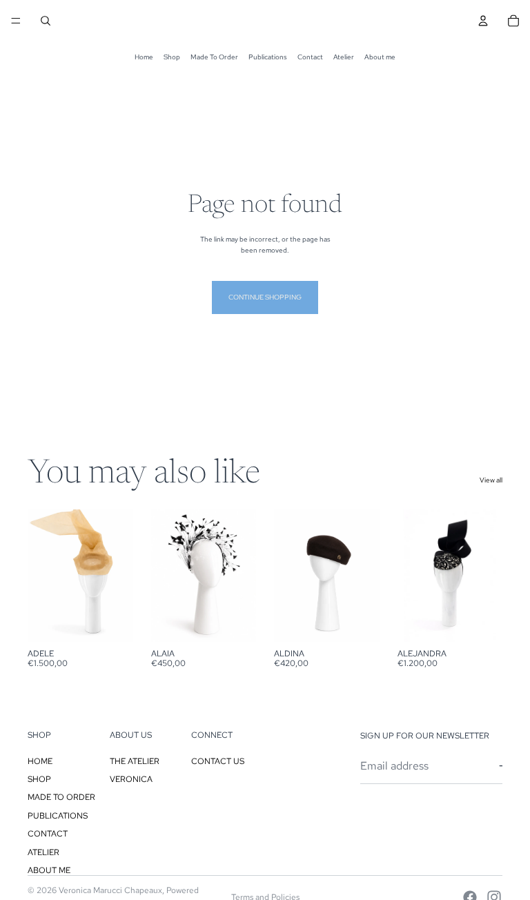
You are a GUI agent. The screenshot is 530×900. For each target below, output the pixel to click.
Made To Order (214, 56)
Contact (310, 56)
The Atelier (134, 761)
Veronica (131, 779)
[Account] (483, 21)
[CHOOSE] (111, 620)
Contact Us (217, 761)
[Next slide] (118, 575)
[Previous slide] (43, 575)
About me (379, 56)
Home (144, 56)
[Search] (45, 21)
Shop (172, 56)
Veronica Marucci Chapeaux (110, 890)
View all (491, 480)
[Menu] (16, 21)
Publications (267, 56)
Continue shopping (265, 297)
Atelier (343, 56)
